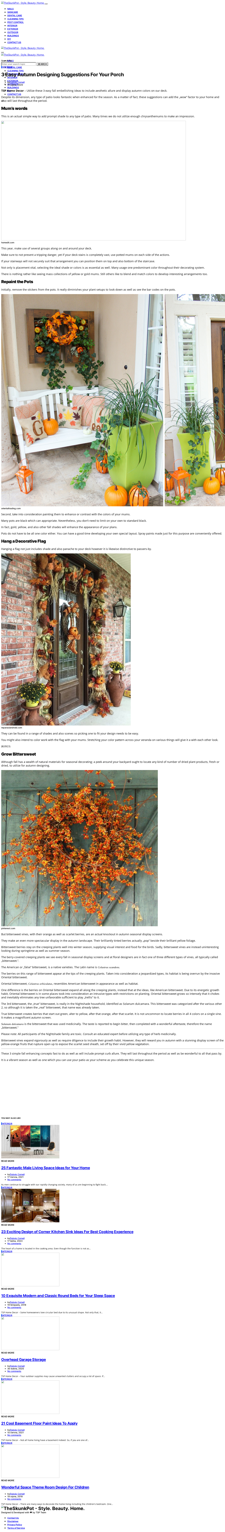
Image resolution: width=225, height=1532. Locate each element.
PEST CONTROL (15, 22)
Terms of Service (16, 1528)
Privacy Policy (14, 1524)
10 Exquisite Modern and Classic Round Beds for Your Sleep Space (58, 1295)
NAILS (10, 8)
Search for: (6, 60)
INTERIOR (12, 25)
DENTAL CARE (14, 15)
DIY (9, 39)
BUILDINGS (13, 35)
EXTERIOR (12, 29)
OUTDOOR (12, 32)
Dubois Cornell (17, 82)
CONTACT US (14, 42)
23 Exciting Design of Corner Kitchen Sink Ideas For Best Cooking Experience (67, 1232)
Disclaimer (13, 1521)
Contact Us (13, 1518)
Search (42, 64)
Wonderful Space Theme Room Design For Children (45, 1487)
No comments (14, 1179)
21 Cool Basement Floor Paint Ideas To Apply (39, 1423)
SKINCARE (12, 12)
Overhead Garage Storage (23, 1359)
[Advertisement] (112, 1085)
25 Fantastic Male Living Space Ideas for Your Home (45, 1168)
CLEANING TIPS (15, 19)
